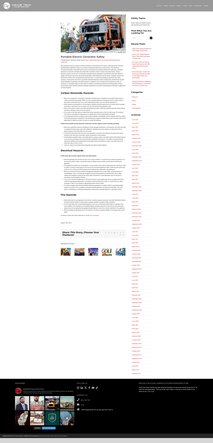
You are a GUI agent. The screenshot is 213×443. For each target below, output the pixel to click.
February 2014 (136, 373)
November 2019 (137, 347)
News (133, 100)
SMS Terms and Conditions (60, 436)
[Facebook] (89, 388)
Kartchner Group (43, 436)
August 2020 (136, 314)
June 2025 (135, 149)
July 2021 (135, 276)
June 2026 (135, 123)
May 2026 (135, 127)
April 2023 (135, 205)
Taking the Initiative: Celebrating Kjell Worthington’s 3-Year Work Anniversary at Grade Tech (141, 83)
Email (82, 405)
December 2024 (136, 157)
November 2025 (137, 146)
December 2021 (136, 258)
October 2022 (136, 220)
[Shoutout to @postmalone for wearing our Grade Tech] (22, 418)
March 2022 (135, 246)
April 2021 (135, 287)
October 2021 (136, 265)
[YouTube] (93, 388)
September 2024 (137, 161)
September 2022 (137, 224)
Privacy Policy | (50, 436)
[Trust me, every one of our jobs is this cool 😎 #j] (52, 403)
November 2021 (137, 261)
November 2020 (137, 302)
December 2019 (136, 343)
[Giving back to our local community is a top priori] (37, 418)
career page (150, 391)
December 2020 (136, 299)
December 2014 (136, 355)
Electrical (135, 97)
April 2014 (135, 366)
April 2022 (135, 243)
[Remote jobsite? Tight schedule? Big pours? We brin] (37, 403)
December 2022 (136, 213)
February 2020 (136, 336)
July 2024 (135, 168)
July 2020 (135, 317)
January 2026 (136, 142)
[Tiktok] (97, 388)
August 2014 (136, 362)
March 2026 (135, 134)
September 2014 (137, 358)
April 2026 (135, 131)
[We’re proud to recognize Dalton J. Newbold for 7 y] (22, 403)
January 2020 (136, 340)
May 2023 (135, 202)
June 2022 (135, 235)
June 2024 (135, 172)
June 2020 (135, 321)
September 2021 (137, 269)
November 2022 (137, 217)
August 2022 (136, 228)
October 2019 (136, 351)
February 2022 (136, 250)
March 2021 (135, 291)
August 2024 (136, 164)
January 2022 (136, 254)
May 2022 (135, 239)
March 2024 (135, 183)
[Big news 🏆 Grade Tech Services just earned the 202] (52, 418)
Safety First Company (92, 215)
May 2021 (135, 284)
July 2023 (135, 194)
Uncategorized (136, 108)
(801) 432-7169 (85, 400)
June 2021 (135, 280)
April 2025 (135, 153)
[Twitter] (85, 388)
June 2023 (135, 198)
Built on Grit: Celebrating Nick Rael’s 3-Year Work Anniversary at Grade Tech (141, 56)
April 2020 (135, 329)
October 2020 (136, 306)
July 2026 (135, 119)
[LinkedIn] (82, 388)
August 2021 (136, 273)
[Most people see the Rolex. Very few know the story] (67, 418)
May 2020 (135, 325)
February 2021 (136, 295)
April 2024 (135, 179)
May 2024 (135, 175)
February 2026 (136, 138)
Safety (134, 104)
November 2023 (137, 190)
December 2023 (136, 187)
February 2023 (136, 209)
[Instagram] (78, 388)
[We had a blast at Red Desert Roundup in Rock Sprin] (67, 403)
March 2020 (135, 332)
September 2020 (137, 310)
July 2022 (135, 231)
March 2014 (135, 370)
